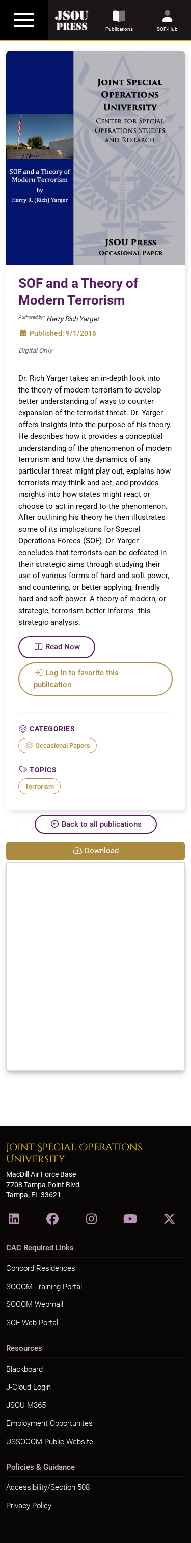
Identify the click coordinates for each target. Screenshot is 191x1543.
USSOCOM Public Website (49, 1441)
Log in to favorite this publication (76, 678)
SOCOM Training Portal (44, 1286)
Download (102, 850)
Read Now (62, 646)
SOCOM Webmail (34, 1304)
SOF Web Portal (32, 1322)
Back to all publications (102, 824)
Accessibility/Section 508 (48, 1487)
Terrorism (39, 786)
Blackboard (24, 1369)
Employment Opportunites (49, 1423)
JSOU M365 (26, 1405)
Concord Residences (40, 1268)
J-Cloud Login (28, 1387)
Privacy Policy (28, 1505)
